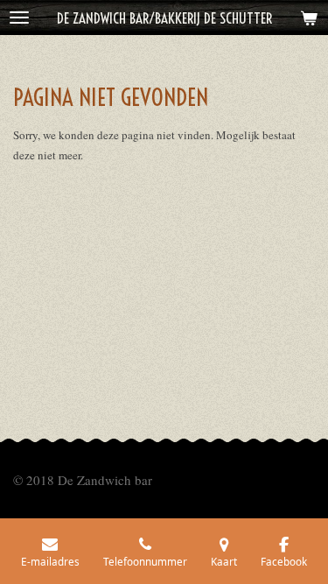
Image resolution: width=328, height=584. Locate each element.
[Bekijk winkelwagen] (309, 17)
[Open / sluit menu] (19, 17)
